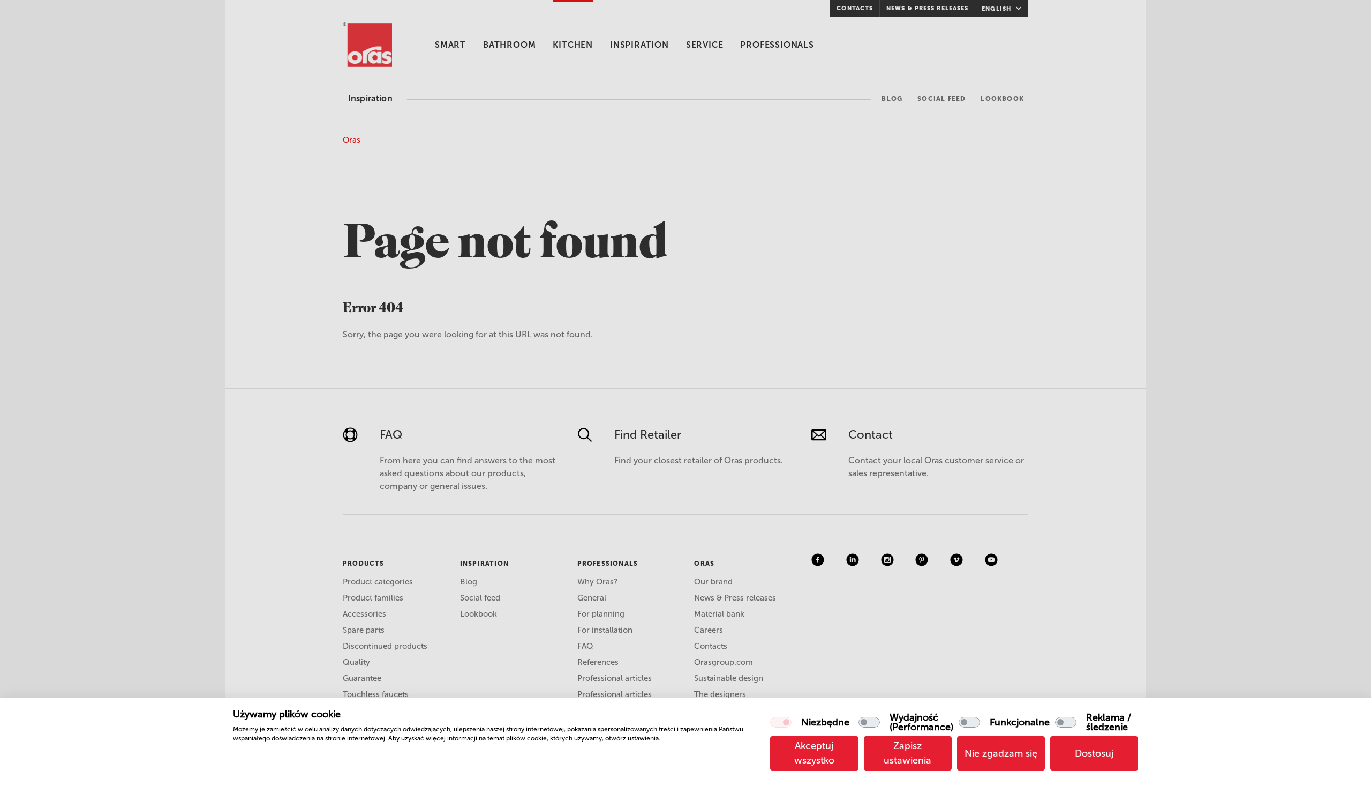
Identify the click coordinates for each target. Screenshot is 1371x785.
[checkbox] (781, 722)
